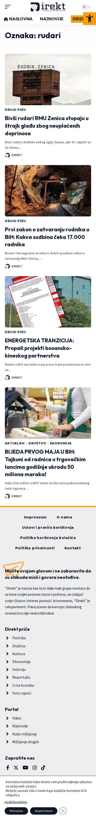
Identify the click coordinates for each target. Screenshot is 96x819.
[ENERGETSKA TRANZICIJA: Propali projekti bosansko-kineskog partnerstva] (48, 301)
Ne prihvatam (43, 811)
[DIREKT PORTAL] (48, 7)
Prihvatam (16, 811)
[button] (89, 18)
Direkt (17, 155)
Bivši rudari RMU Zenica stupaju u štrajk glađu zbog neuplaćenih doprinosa (47, 126)
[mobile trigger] (9, 7)
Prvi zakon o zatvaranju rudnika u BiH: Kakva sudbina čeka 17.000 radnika (47, 237)
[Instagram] (34, 767)
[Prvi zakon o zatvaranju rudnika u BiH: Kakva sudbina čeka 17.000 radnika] (48, 190)
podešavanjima (16, 802)
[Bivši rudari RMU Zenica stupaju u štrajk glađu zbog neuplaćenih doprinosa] (48, 79)
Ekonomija (61, 443)
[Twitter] (16, 767)
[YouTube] (25, 767)
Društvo (37, 443)
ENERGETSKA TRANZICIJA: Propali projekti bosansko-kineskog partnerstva (39, 348)
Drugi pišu (15, 110)
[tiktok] (43, 767)
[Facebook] (8, 767)
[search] (73, 6)
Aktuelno (15, 443)
